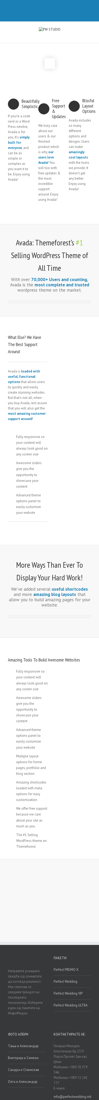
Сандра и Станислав (23, 1070)
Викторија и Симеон (23, 1058)
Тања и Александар (23, 1046)
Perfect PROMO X (66, 969)
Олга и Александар (22, 1081)
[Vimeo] (47, 7)
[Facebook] (38, 7)
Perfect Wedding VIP (68, 993)
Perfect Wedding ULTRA (71, 1005)
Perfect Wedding (65, 981)
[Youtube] (55, 7)
